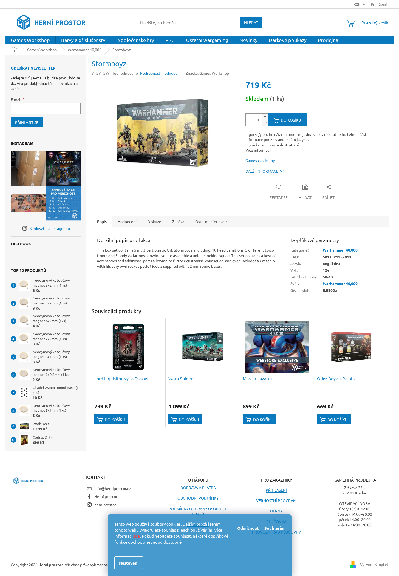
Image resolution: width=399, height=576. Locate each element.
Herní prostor (105, 496)
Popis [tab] (102, 221)
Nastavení (128, 563)
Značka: (207, 73)
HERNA (276, 510)
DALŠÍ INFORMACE (261, 171)
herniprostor (105, 504)
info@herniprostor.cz (112, 488)
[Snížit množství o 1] (265, 123)
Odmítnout (248, 528)
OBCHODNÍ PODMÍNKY (198, 498)
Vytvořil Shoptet (374, 564)
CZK (357, 4)
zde (136, 535)
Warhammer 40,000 (340, 249)
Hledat (251, 22)
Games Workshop (260, 160)
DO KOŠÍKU (291, 119)
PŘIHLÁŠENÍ (276, 490)
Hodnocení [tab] (127, 221)
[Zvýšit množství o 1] (265, 117)
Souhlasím (274, 528)
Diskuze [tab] (154, 221)
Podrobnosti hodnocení (160, 73)
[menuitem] (30, 40)
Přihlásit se (26, 122)
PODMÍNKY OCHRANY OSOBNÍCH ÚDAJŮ (198, 511)
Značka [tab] (178, 221)
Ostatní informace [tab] (211, 221)
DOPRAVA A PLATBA (198, 487)
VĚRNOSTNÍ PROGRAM (276, 500)
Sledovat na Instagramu (50, 228)
